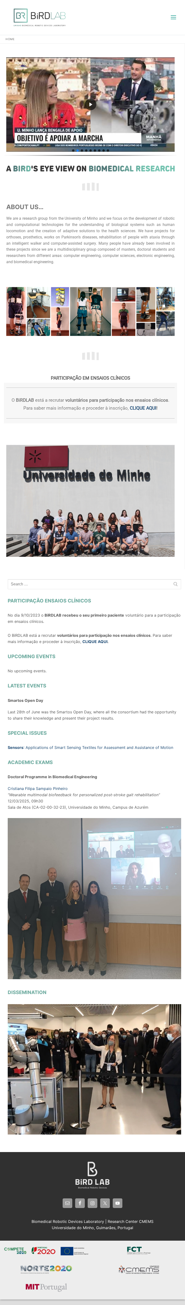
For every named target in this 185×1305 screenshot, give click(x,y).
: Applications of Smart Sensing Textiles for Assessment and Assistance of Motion (90, 747)
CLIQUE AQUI (143, 408)
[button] (11, 104)
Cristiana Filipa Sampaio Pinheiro (38, 788)
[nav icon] (173, 17)
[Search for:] (94, 584)
